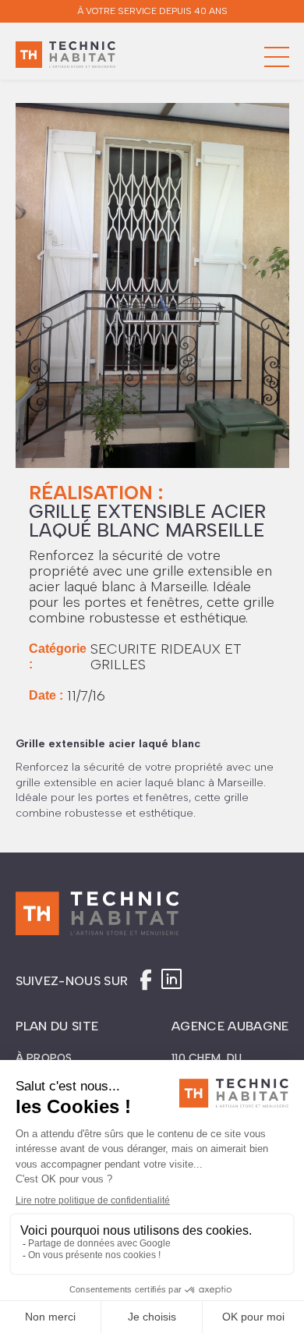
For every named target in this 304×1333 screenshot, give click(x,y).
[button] (276, 57)
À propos (44, 1058)
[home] (65, 57)
